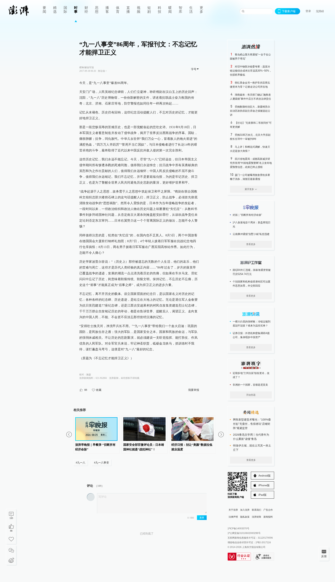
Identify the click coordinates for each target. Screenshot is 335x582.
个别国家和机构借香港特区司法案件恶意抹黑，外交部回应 (251, 283)
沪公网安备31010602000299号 (244, 533)
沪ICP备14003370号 (238, 528)
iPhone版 (264, 485)
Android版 (264, 475)
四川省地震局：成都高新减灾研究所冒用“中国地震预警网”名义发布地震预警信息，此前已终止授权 (251, 162)
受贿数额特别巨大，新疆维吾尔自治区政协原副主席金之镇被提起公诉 (250, 110)
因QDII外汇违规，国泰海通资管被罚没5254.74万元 (252, 272)
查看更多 (251, 244)
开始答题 (251, 395)
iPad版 (262, 494)
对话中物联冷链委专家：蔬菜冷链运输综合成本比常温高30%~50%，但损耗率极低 (251, 70)
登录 (308, 11)
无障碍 (320, 11)
